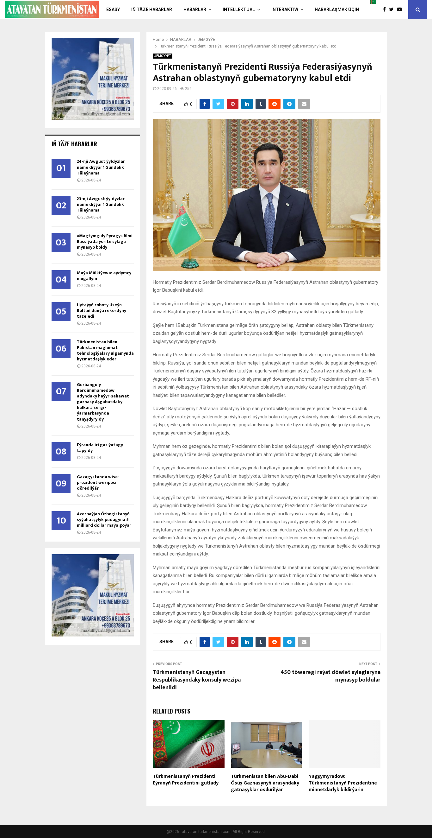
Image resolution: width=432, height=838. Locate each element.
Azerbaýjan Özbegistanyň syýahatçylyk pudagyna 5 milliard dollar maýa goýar (104, 519)
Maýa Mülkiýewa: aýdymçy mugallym (104, 275)
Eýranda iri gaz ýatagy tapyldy (100, 447)
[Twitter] (393, 9)
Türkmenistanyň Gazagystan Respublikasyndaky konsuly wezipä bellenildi (197, 680)
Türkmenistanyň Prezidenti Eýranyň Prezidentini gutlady (186, 779)
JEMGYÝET (162, 56)
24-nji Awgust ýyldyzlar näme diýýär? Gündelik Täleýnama (101, 167)
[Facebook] (386, 9)
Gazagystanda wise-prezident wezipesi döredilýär (98, 482)
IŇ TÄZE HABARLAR (151, 9)
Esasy (113, 9)
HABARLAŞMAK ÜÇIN (337, 9)
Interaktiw (284, 9)
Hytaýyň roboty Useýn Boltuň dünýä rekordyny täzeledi (101, 310)
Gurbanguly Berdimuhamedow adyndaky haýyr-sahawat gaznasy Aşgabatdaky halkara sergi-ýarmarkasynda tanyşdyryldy (103, 401)
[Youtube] (401, 9)
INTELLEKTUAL (239, 9)
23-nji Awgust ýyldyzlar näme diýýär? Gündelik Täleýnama (101, 204)
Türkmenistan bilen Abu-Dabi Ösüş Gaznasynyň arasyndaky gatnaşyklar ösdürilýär (265, 783)
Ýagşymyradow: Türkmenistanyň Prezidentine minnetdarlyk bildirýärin (343, 783)
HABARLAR (194, 9)
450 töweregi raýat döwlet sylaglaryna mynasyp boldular (330, 676)
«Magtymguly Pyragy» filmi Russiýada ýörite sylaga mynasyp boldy (105, 241)
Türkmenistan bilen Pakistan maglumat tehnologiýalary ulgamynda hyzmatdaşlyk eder (105, 350)
